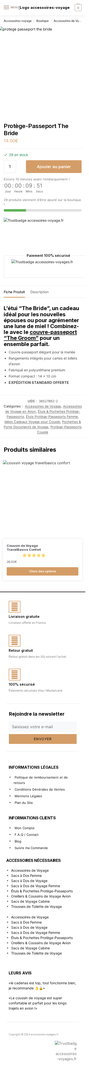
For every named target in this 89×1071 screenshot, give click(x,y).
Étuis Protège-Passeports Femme (52, 417)
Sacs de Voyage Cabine (30, 901)
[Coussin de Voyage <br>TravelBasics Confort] (42, 499)
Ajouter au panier (54, 166)
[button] (34, 555)
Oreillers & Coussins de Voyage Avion (41, 896)
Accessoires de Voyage (70, 21)
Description (39, 292)
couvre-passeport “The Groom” (40, 335)
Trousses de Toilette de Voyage (36, 906)
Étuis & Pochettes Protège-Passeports (42, 891)
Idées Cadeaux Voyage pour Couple (32, 422)
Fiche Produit (14, 292)
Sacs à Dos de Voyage (29, 881)
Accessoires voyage (18, 21)
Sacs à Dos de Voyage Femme (35, 886)
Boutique (42, 21)
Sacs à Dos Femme (26, 875)
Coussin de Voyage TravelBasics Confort (24, 548)
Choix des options (42, 571)
